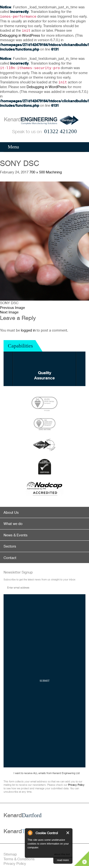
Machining (54, 172)
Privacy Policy (76, 784)
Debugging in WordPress (20, 35)
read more (63, 860)
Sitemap (10, 854)
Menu (13, 146)
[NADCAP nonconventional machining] (44, 489)
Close (68, 832)
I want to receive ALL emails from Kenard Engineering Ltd (47, 773)
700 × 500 (37, 172)
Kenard (23, 815)
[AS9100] (44, 404)
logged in (28, 330)
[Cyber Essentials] (44, 466)
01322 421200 (60, 131)
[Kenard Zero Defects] (44, 445)
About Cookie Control (30, 833)
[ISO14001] (44, 424)
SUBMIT (45, 680)
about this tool (62, 854)
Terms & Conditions (19, 859)
